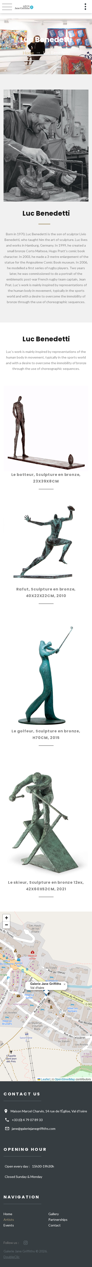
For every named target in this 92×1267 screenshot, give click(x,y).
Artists (9, 1219)
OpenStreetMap (65, 1079)
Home (28, 52)
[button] (64, 984)
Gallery (53, 1214)
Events (9, 1225)
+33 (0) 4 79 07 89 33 (27, 1120)
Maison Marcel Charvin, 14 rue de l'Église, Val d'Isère (49, 1111)
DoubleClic (12, 1257)
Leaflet (45, 1079)
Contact (54, 1225)
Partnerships (57, 1219)
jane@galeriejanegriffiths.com (33, 1129)
